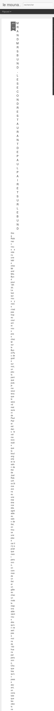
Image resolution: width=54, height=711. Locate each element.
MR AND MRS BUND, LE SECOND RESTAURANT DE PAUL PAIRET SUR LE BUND (17, 125)
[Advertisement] (30, 65)
